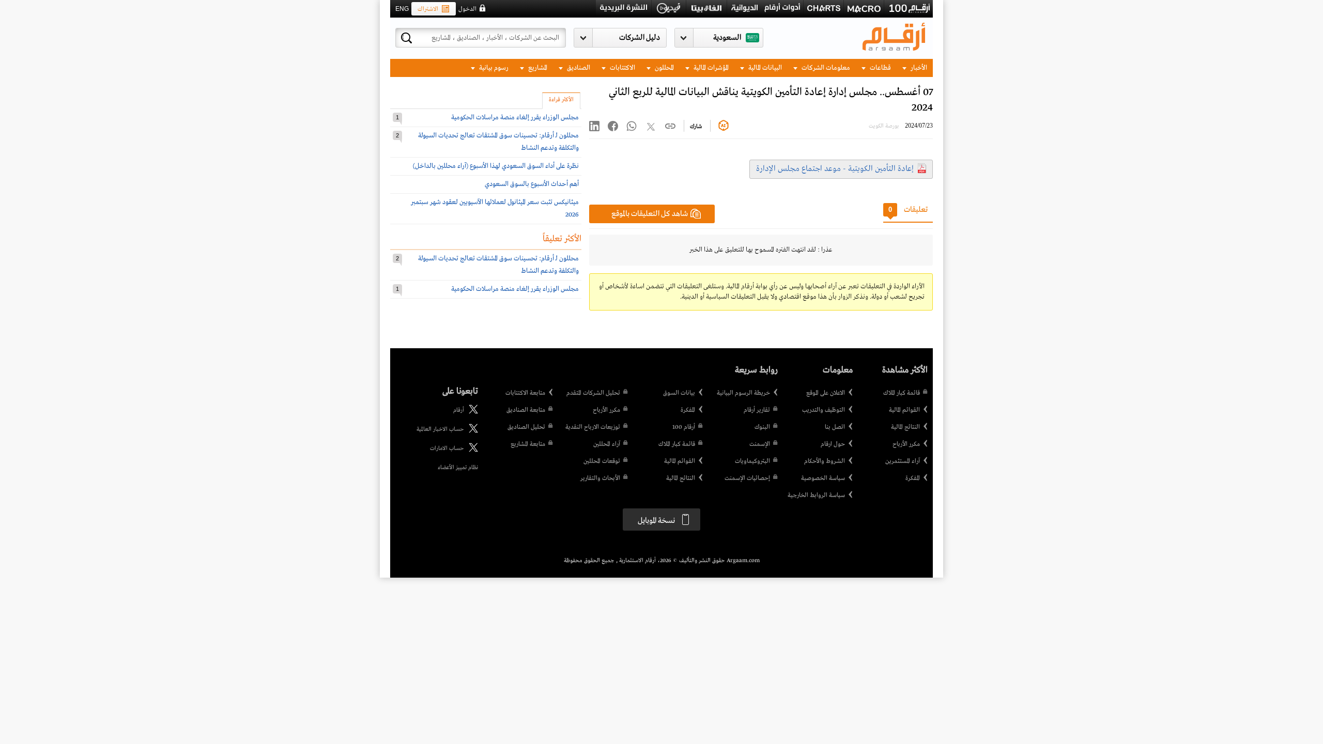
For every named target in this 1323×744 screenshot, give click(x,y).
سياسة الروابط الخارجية (816, 495)
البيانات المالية (764, 68)
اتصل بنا (835, 427)
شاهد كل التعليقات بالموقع (649, 214)
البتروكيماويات (752, 461)
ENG (402, 8)
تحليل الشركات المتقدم (593, 393)
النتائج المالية (905, 427)
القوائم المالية (904, 410)
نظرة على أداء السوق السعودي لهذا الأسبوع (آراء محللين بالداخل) (496, 166)
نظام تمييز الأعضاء (458, 467)
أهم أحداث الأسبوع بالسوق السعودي (532, 184)
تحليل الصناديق (526, 427)
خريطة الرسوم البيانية (743, 393)
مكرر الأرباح (906, 444)
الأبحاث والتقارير (600, 478)
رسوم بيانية (493, 68)
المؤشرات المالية (710, 68)
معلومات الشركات (825, 68)
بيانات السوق (679, 393)
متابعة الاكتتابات (525, 393)
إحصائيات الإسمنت (747, 478)
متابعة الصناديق (525, 410)
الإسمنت (759, 444)
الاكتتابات (621, 68)
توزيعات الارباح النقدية (592, 427)
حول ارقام (833, 444)
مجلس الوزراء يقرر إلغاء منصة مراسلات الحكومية (515, 117)
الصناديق (577, 68)
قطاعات (879, 68)
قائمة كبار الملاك (901, 393)
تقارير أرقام (757, 410)
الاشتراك (428, 9)
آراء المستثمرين (902, 461)
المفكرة (912, 478)
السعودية (727, 38)
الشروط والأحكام (824, 461)
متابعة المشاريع (528, 444)
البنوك (762, 427)
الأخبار (918, 68)
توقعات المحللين (601, 461)
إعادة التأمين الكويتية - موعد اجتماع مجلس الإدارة (835, 169)
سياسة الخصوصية (823, 478)
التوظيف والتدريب (823, 410)
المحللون (663, 68)
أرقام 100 (683, 427)
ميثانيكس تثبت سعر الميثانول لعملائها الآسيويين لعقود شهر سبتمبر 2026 (495, 208)
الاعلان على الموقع (825, 393)
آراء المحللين (606, 444)
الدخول (467, 9)
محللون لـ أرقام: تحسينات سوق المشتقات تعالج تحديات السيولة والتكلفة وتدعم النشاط (498, 141)
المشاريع (537, 68)
